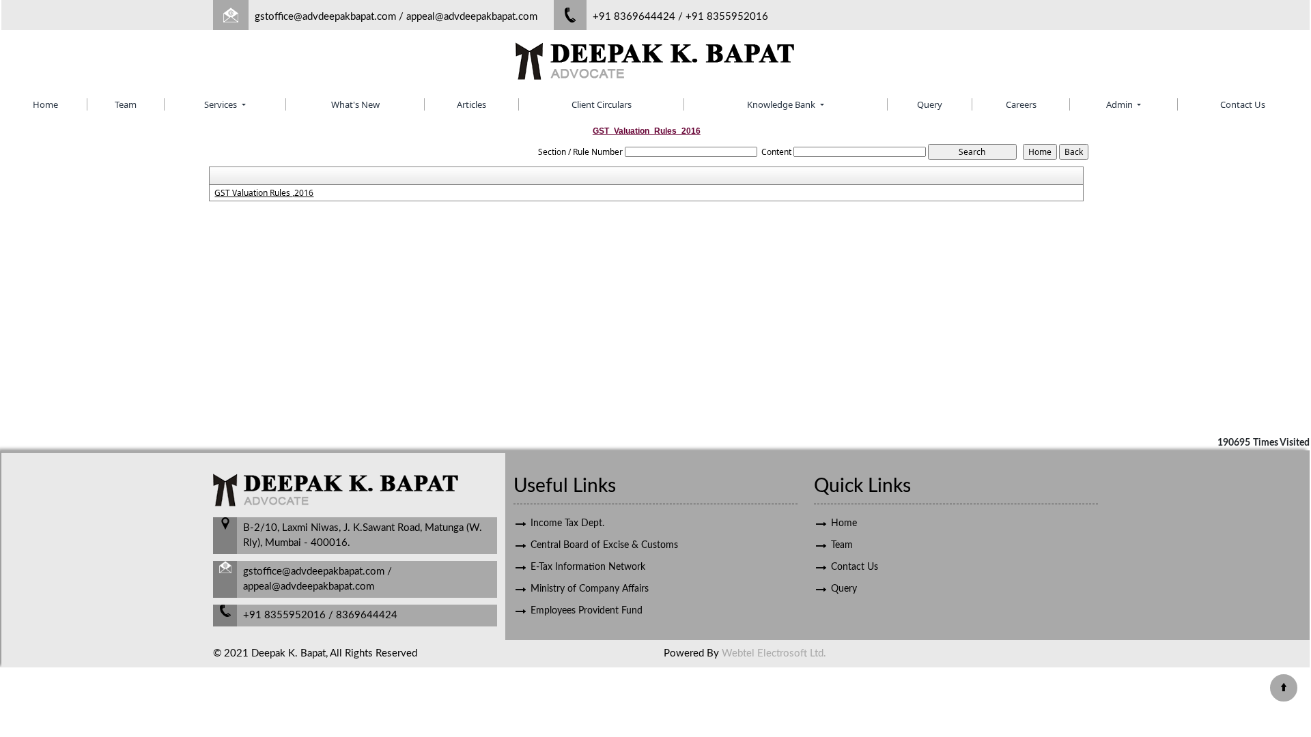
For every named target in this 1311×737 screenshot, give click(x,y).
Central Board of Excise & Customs (604, 545)
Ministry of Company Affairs (590, 589)
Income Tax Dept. (567, 523)
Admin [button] (1120, 104)
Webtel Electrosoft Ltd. (774, 653)
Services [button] (221, 104)
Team (126, 104)
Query (929, 104)
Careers (1021, 104)
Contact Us (1242, 104)
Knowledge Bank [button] (782, 104)
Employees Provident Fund (587, 611)
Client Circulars (602, 104)
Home (45, 104)
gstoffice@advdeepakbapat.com (325, 17)
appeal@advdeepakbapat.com (471, 17)
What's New (355, 104)
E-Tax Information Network (588, 567)
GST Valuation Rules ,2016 (263, 193)
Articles (471, 104)
